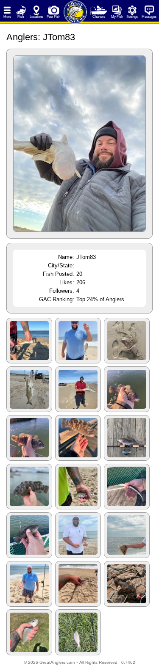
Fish (20, 17)
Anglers (22, 37)
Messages (149, 17)
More (7, 17)
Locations (36, 17)
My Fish (117, 17)
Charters (98, 17)
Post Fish (53, 17)
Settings (132, 17)
